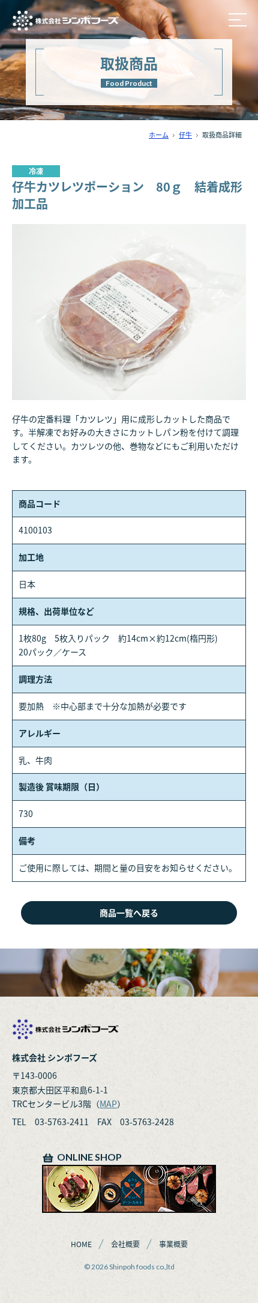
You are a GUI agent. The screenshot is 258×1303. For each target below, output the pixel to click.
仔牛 (185, 135)
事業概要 (173, 1244)
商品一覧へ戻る (129, 913)
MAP (108, 1104)
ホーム (159, 135)
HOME (81, 1244)
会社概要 (125, 1244)
